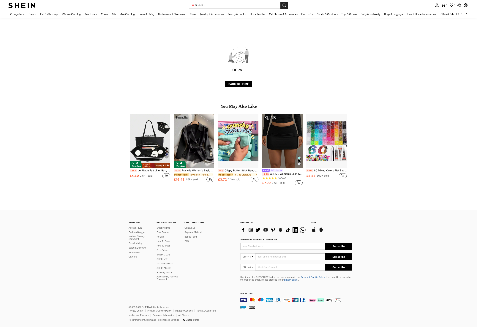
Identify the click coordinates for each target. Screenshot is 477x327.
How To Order (163, 241)
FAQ (186, 241)
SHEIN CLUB (163, 254)
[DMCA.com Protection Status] (252, 307)
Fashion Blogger (137, 232)
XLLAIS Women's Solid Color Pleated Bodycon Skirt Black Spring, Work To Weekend (283, 173)
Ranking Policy (164, 272)
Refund (160, 237)
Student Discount (137, 248)
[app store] (313, 231)
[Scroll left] (461, 14)
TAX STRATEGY (165, 263)
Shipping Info (163, 228)
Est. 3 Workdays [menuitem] (49, 14)
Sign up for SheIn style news (258, 239)
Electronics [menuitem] (307, 14)
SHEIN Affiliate (164, 268)
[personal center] (437, 5)
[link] (444, 5)
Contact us (189, 228)
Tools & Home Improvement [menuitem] (422, 14)
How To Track (163, 245)
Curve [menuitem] (104, 14)
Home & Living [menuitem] (146, 14)
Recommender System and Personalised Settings (154, 320)
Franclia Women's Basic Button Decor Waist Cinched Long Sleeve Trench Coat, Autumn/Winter (194, 170)
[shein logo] (21, 5)
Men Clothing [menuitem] (127, 14)
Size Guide (162, 250)
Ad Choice (183, 315)
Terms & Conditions (206, 310)
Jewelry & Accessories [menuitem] (212, 14)
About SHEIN (135, 228)
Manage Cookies (184, 310)
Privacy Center (136, 310)
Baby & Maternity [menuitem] (370, 14)
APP (313, 223)
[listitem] (150, 150)
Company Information (163, 315)
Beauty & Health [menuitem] (237, 14)
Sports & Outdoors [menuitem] (327, 14)
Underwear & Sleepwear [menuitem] (172, 14)
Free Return (163, 232)
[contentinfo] (296, 300)
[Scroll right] (466, 14)
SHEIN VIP (162, 259)
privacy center (291, 280)
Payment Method (193, 232)
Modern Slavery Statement (137, 237)
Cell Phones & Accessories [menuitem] (283, 14)
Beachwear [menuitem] (90, 14)
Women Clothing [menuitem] (71, 14)
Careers (133, 256)
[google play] (320, 231)
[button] (459, 5)
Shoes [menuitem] (192, 14)
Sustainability (135, 243)
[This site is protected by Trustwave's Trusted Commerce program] (243, 307)
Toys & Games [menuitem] (349, 14)
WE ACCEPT (247, 294)
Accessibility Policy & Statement (167, 278)
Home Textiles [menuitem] (257, 14)
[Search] (284, 5)
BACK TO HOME (238, 84)
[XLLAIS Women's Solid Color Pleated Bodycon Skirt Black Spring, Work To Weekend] (282, 141)
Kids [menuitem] (113, 14)
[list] (273, 230)
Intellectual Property (139, 315)
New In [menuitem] (33, 14)
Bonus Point (190, 237)
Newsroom (134, 252)
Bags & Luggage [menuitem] (393, 14)
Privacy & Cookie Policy (313, 277)
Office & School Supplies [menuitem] (453, 14)
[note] (150, 164)
